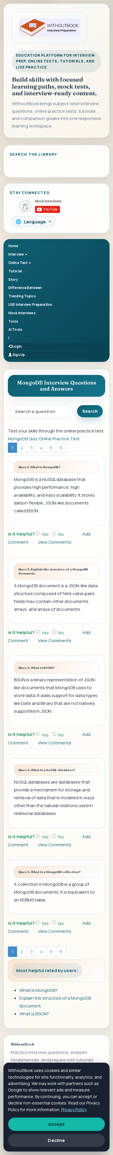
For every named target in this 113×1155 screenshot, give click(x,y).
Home (13, 246)
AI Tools (15, 329)
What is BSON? (34, 1014)
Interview (16, 254)
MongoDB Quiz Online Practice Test (44, 439)
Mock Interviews (22, 313)
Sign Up (18, 355)
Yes (45, 534)
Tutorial (15, 271)
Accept (56, 1124)
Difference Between (25, 287)
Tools (13, 321)
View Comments (54, 542)
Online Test (18, 263)
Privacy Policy (73, 1109)
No (61, 534)
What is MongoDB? (38, 990)
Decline (56, 1140)
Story (13, 279)
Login (17, 346)
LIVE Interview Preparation (30, 304)
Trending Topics (22, 296)
